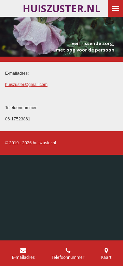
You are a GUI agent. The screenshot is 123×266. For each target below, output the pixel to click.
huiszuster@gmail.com (26, 84)
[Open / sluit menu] (115, 8)
